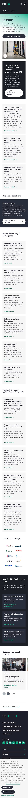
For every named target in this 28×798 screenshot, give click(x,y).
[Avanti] (8, 693)
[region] (14, 213)
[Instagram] (10, 742)
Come (8, 723)
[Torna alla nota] (19, 706)
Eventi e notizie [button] (6, 759)
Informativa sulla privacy (13, 784)
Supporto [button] (5, 754)
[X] (7, 742)
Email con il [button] (10, 730)
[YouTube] (20, 742)
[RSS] (23, 742)
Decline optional (8, 791)
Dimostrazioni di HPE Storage (10, 707)
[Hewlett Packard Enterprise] (6, 4)
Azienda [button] (4, 749)
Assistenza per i (10, 726)
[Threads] (13, 742)
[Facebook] (17, 742)
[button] (21, 3)
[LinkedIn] (3, 742)
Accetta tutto (7, 787)
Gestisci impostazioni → (8, 795)
